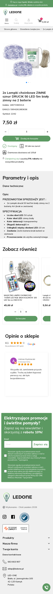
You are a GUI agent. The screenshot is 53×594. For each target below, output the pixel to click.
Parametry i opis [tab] (21, 178)
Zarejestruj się (12, 5)
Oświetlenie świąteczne (30, 29)
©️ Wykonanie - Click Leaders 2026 (20, 507)
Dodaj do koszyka (29, 138)
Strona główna (10, 29)
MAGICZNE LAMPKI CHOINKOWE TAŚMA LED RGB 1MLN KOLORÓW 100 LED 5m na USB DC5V (20, 297)
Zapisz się (41, 444)
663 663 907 (14, 561)
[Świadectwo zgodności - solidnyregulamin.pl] (24, 517)
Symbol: (6, 113)
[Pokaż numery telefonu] (46, 587)
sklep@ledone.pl (16, 568)
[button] (16, 21)
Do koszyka (20, 318)
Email (6, 439)
